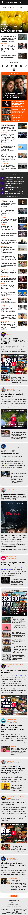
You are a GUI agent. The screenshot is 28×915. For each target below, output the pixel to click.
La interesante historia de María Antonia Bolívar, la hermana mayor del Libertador (8, 309)
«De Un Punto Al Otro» (18, 676)
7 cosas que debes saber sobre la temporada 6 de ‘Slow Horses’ (9, 242)
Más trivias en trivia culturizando (14, 196)
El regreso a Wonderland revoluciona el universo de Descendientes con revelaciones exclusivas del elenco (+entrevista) (19, 436)
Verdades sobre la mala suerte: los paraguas (9, 56)
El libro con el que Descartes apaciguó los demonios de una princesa (8, 204)
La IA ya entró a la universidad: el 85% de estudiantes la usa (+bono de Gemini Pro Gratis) (8, 48)
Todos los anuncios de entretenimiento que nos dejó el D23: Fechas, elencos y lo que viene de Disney (9, 326)
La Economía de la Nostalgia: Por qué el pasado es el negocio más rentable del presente (18, 848)
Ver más (14, 896)
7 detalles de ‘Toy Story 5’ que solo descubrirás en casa (8, 265)
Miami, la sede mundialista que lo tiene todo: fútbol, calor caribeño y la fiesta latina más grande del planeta (19, 751)
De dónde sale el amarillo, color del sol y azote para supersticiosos (13, 28)
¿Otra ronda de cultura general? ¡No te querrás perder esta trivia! (8, 272)
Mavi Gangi (10, 389)
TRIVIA (4, 7)
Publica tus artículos (14, 904)
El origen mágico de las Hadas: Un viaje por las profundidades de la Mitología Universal (8, 39)
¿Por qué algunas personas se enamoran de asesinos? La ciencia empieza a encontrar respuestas (8, 158)
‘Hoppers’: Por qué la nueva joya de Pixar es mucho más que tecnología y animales (17, 788)
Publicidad (14, 902)
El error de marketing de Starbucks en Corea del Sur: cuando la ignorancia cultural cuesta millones (19, 649)
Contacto (19, 906)
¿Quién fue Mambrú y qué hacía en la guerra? (19, 641)
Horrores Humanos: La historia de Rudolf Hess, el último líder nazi (8, 279)
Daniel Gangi (11, 446)
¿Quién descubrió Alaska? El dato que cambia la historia (7, 228)
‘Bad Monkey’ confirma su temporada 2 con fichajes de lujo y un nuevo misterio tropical (8, 128)
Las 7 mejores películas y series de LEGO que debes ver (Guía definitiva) (18, 634)
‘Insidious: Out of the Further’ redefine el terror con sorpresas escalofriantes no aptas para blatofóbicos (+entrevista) (8, 138)
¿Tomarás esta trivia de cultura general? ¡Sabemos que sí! (18, 111)
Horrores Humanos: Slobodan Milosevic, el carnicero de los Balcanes (8, 213)
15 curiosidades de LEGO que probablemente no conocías (9, 294)
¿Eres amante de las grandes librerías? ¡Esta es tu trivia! (8, 287)
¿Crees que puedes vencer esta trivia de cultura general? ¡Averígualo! (15, 178)
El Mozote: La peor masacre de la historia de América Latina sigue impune (9, 167)
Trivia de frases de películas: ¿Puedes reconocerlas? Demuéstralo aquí (18, 104)
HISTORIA (11, 7)
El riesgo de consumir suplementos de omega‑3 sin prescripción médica (8, 148)
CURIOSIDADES (20, 7)
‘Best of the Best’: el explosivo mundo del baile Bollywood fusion (8, 258)
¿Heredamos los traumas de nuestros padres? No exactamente (8, 250)
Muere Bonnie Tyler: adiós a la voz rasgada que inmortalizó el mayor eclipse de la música (18, 582)
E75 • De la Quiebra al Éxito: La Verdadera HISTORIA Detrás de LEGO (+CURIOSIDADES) (19, 380)
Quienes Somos (10, 906)
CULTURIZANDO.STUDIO (18, 909)
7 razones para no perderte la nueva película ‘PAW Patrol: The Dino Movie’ (19, 620)
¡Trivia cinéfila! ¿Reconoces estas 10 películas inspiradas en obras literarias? (15, 183)
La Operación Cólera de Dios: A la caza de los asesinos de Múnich (18, 657)
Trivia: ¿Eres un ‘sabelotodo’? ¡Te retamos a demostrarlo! (8, 301)
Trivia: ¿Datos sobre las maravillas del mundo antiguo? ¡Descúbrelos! (8, 317)
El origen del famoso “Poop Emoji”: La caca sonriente (19, 627)
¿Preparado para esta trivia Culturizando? (12, 95)
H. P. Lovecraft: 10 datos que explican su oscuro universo (9, 220)
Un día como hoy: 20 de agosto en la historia (9, 234)
